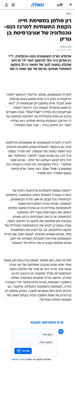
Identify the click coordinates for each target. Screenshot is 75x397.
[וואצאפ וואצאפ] (13, 4)
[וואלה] (37, 4)
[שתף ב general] (6, 5)
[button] (59, 4)
